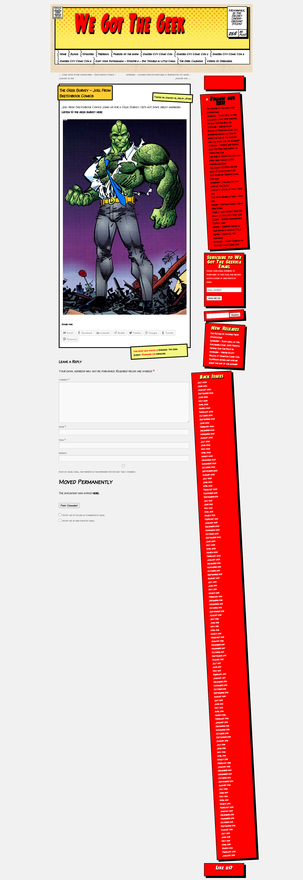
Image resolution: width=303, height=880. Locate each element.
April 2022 (208, 485)
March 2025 (204, 408)
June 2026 (202, 385)
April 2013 (226, 844)
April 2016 (219, 711)
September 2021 (210, 497)
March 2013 (227, 848)
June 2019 (212, 585)
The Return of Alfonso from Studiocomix (224, 335)
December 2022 (209, 459)
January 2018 (217, 640)
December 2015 (222, 725)
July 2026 (202, 382)
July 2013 (225, 833)
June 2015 (221, 748)
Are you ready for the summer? (224, 141)
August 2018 (216, 615)
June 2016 (218, 703)
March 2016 (220, 715)
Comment (64, 379)
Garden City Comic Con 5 (75, 61)
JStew (188, 98)
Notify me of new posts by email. (78, 520)
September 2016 (221, 692)
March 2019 (213, 593)
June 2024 (204, 422)
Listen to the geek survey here (82, 112)
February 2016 (222, 718)
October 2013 (227, 822)
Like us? (224, 868)
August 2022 (208, 474)
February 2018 (217, 637)
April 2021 (208, 511)
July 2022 (207, 478)
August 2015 (222, 740)
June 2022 (207, 481)
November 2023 (207, 434)
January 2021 (211, 522)
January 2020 (213, 559)
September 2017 (219, 655)
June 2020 (210, 541)
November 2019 (214, 566)
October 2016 (220, 689)
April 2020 (211, 548)
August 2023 (206, 437)
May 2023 (205, 448)
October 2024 (206, 415)
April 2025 (203, 404)
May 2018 (214, 626)
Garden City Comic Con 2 (192, 54)
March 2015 (222, 759)
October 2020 (212, 533)
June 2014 (223, 792)
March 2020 (212, 552)
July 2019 (212, 581)
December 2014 (225, 770)
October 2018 (215, 607)
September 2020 (213, 537)
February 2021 (211, 519)
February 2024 (207, 426)
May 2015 (221, 752)
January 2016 (221, 722)
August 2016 (220, 696)
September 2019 (215, 574)
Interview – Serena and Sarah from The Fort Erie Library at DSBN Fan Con (223, 148)
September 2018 (216, 611)
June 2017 (216, 666)
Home (63, 54)
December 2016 (220, 681)
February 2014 (227, 807)
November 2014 (225, 774)
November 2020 (212, 530)
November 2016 (220, 685)
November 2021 (210, 493)
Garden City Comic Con (157, 54)
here (96, 493)
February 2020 (214, 556)
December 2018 (216, 600)
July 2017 (216, 663)
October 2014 (224, 777)
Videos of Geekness (219, 61)
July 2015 (220, 744)
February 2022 (210, 489)
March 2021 (209, 515)
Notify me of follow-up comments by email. (83, 515)
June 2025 (203, 397)
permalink (160, 353)
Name (62, 426)
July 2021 (208, 500)
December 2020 (212, 526)
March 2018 (216, 633)
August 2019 (214, 578)
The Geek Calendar (191, 61)
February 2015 (224, 762)
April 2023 (206, 452)
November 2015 (223, 729)
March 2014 (225, 803)
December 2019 (214, 563)
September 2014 (225, 781)
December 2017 (218, 644)
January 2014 (226, 811)
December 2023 (207, 430)
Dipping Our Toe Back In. (219, 123)
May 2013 (226, 840)
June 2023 (205, 444)
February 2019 (215, 596)
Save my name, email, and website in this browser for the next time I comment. (97, 471)
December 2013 (227, 814)
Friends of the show (126, 54)
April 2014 (224, 799)
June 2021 (208, 504)
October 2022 (208, 467)
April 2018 (215, 629)
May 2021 (208, 507)
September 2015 (223, 737)
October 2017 (218, 652)
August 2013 (227, 829)
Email (62, 439)
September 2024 (207, 419)
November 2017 (218, 648)
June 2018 (214, 622)
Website (63, 452)
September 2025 (206, 393)
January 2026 (204, 389)
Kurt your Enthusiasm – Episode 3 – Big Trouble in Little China (135, 61)
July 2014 (223, 788)
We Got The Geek (129, 23)
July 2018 (214, 618)
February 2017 (219, 674)
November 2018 (216, 603)
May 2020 (210, 544)
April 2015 (221, 755)
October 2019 (213, 570)
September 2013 (228, 826)
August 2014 (224, 785)
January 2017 (219, 677)
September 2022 (209, 471)
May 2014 (223, 796)
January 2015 (224, 766)
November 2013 (227, 818)
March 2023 (207, 456)
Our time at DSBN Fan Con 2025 (225, 156)
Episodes (88, 54)
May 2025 (203, 400)
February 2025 (206, 411)
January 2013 (228, 855)
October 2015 (222, 733)
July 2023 (205, 441)
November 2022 (209, 463)
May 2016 (219, 707)
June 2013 (225, 836)
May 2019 (212, 589)
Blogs (74, 54)
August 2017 (218, 659)
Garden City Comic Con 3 (228, 54)
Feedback (103, 54)
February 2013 (229, 851)
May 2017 (217, 670)
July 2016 (218, 700)
